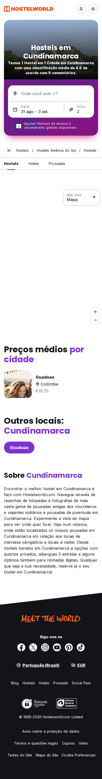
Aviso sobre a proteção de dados (50, 731)
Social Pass (81, 683)
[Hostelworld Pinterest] (69, 647)
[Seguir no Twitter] (33, 647)
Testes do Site (19, 755)
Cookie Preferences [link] (78, 755)
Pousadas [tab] (57, 163)
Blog (15, 683)
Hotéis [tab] (33, 163)
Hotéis (44, 683)
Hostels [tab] (11, 163)
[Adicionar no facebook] (21, 647)
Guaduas (19, 447)
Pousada (60, 683)
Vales (83, 743)
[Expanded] (9, 150)
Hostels (29, 683)
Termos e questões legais (36, 743)
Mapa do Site (47, 755)
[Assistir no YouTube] (57, 647)
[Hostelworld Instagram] (45, 647)
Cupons (68, 743)
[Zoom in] (95, 312)
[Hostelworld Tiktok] (81, 647)
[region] (51, 257)
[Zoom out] (95, 320)
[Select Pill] (81, 9)
